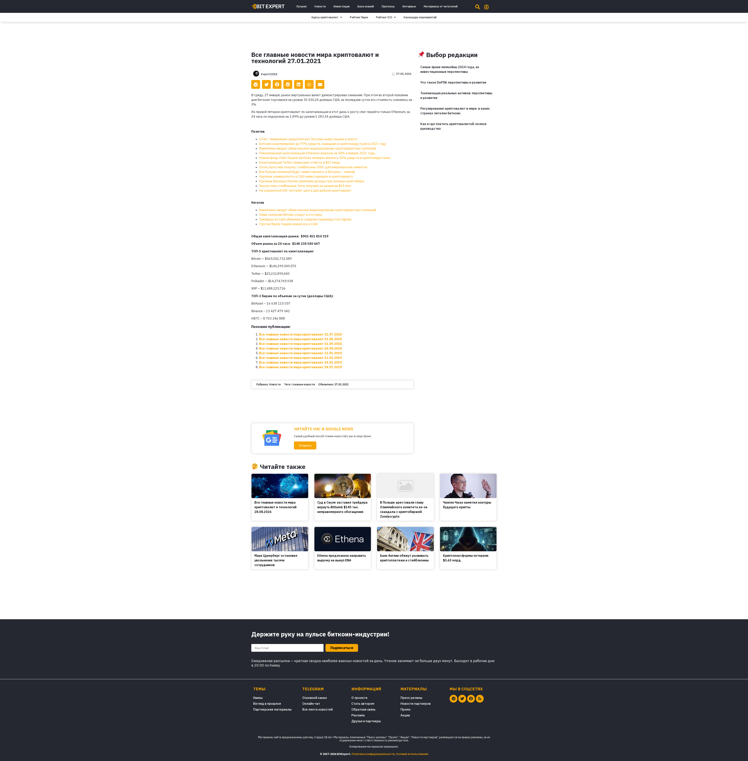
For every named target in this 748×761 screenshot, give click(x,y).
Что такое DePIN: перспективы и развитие (453, 82)
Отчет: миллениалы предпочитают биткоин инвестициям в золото (308, 139)
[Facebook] (471, 699)
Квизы (258, 698)
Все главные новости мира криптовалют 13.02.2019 (300, 358)
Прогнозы (388, 6)
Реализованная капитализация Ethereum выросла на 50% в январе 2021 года (317, 153)
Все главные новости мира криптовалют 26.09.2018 (300, 348)
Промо (405, 709)
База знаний (365, 6)
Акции (405, 715)
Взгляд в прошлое (267, 704)
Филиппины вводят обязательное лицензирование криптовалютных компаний (317, 148)
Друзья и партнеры (366, 721)
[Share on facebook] (277, 84)
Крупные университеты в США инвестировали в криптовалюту (306, 176)
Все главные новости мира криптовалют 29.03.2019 (300, 362)
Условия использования (412, 754)
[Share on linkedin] (298, 84)
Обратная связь (363, 709)
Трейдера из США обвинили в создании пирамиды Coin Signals (305, 219)
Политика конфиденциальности (373, 754)
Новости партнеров (415, 704)
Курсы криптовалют (324, 17)
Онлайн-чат (311, 704)
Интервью (409, 6)
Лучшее (301, 6)
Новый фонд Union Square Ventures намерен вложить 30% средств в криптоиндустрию (324, 158)
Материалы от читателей (441, 6)
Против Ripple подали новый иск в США (288, 224)
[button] (305, 445)
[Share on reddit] (287, 84)
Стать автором (362, 704)
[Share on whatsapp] (309, 84)
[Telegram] (453, 699)
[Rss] (480, 699)
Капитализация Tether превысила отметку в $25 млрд (299, 162)
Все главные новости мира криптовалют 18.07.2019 (300, 367)
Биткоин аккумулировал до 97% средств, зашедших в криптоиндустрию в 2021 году (322, 144)
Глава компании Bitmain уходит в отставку (290, 215)
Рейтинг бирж (359, 17)
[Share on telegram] (255, 84)
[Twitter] (462, 699)
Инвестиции (341, 6)
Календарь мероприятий (420, 17)
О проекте (359, 698)
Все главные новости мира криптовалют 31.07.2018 (300, 334)
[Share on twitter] (266, 84)
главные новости (303, 384)
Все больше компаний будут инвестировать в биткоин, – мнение (307, 172)
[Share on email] (320, 84)
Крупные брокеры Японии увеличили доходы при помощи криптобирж (311, 181)
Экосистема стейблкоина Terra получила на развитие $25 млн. (305, 186)
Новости (320, 6)
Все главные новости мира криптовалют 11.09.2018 (300, 344)
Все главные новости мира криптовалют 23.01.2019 (300, 353)
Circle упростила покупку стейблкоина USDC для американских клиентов (313, 167)
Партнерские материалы (272, 709)
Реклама (358, 715)
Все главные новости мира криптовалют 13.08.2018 (300, 339)
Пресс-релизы (411, 698)
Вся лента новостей (317, 709)
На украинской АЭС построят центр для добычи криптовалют (305, 190)
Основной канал (314, 698)
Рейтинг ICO (384, 17)
